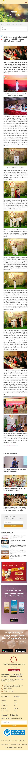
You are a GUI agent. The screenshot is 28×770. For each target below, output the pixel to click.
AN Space (3, 700)
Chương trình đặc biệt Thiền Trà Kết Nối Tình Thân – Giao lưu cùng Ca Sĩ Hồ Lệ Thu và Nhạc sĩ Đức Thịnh (15, 509)
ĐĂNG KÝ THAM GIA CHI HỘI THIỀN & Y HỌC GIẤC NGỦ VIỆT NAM (18, 556)
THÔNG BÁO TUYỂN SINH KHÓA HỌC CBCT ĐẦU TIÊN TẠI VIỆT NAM (18, 536)
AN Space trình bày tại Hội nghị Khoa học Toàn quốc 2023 (15, 470)
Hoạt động (19, 24)
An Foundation (4, 710)
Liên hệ (2, 740)
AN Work (3, 703)
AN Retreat (4, 708)
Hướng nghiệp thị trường (12, 445)
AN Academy (4, 705)
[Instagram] (11, 667)
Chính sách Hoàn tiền (5, 744)
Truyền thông (10, 24)
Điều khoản (24, 744)
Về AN (15, 700)
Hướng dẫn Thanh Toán (20, 740)
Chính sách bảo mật (9, 740)
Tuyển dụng (16, 708)
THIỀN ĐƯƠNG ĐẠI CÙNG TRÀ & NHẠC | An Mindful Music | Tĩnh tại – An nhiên (18, 551)
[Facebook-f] (14, 667)
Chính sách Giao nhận (16, 744)
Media (15, 703)
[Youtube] (16, 667)
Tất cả (2, 24)
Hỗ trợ (15, 710)
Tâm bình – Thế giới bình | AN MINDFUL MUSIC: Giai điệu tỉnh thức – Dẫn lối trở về (18, 546)
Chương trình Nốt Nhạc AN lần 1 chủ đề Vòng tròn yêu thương (15, 489)
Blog (15, 705)
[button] (26, 2)
